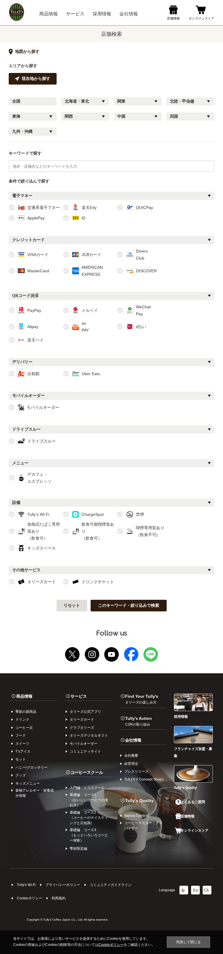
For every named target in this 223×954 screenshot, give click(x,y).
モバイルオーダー (84, 744)
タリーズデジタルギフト (89, 735)
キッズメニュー (27, 783)
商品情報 (24, 696)
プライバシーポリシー (62, 885)
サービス (79, 696)
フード (20, 735)
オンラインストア (194, 830)
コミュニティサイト (85, 751)
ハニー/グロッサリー (31, 767)
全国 (16, 101)
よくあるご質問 (193, 802)
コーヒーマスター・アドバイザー (143, 825)
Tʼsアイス (22, 751)
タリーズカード (82, 719)
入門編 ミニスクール (87, 788)
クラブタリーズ (82, 728)
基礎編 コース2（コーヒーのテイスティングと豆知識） (89, 817)
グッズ (20, 775)
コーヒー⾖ (24, 728)
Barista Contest (136, 816)
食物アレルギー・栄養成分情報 (34, 793)
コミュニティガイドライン (111, 885)
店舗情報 (188, 816)
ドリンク (22, 719)
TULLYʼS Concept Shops (143, 779)
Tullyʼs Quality (139, 800)
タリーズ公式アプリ (85, 712)
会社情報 (133, 740)
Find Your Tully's (141, 699)
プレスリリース (136, 771)
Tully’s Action (138, 721)
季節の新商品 (25, 712)
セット (20, 759)
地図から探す (27, 51)
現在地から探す (36, 78)
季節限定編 (78, 848)
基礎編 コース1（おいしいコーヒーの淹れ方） (89, 800)
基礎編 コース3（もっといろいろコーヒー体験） (89, 835)
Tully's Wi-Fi (26, 885)
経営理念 (131, 764)
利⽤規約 (59, 898)
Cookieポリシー (29, 898)
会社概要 (131, 755)
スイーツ (22, 744)
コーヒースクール (87, 772)
